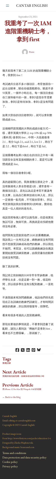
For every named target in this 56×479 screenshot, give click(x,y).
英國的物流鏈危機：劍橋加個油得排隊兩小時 (23, 376)
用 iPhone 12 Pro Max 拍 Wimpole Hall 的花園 (21, 389)
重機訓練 (6, 363)
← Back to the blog (11, 397)
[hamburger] (7, 5)
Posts (31, 52)
